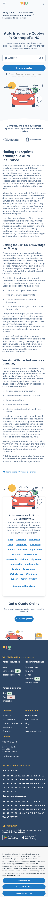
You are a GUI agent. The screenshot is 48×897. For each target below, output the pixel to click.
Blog (27, 723)
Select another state (24, 586)
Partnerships (8, 719)
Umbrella (7, 701)
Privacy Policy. (13, 875)
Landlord (32, 678)
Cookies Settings (24, 880)
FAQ (27, 727)
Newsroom (7, 727)
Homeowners (31, 667)
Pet (8, 697)
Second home (32, 682)
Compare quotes (24, 68)
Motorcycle (11, 671)
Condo (28, 674)
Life (6, 693)
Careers (6, 731)
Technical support (11, 756)
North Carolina (26, 12)
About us (6, 715)
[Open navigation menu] (4, 4)
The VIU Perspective (12, 723)
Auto (4, 667)
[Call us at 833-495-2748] (43, 4)
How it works (31, 715)
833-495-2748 (9, 741)
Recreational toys (11, 674)
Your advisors (31, 719)
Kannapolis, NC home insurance (21, 472)
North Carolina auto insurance (16, 15)
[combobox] (19, 58)
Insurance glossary (34, 731)
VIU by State (8, 12)
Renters (29, 671)
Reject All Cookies (24, 887)
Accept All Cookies (24, 893)
